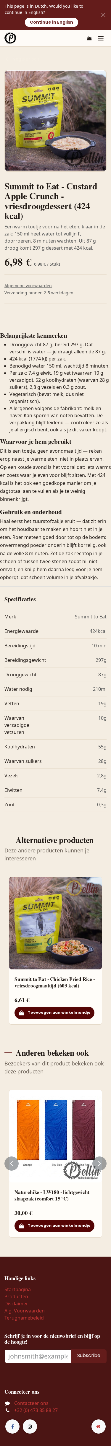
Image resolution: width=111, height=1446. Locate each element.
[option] (55, 950)
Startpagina (17, 1289)
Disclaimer (16, 1303)
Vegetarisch (25, 59)
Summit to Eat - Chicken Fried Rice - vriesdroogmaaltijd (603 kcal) (55, 983)
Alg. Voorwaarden (24, 1310)
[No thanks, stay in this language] (103, 15)
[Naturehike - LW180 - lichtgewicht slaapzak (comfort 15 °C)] (55, 1136)
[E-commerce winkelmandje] (89, 38)
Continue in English (51, 22)
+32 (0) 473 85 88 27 (36, 1410)
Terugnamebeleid (24, 1318)
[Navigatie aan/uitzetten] (101, 38)
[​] (12, 1426)
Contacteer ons (31, 1403)
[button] (11, 1163)
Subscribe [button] (88, 1355)
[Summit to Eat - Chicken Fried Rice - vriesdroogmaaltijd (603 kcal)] (55, 923)
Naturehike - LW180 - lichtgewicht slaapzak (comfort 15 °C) (52, 1195)
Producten (16, 1296)
